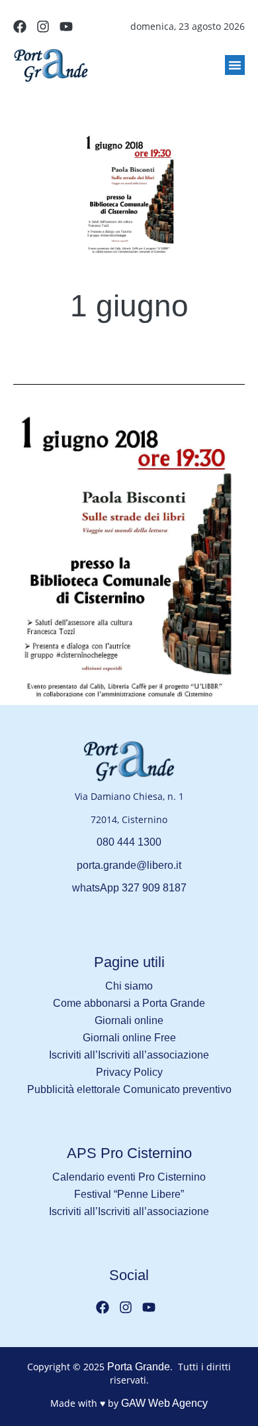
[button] (235, 65)
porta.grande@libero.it (129, 865)
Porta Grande (138, 1366)
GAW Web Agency (164, 1403)
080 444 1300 (129, 842)
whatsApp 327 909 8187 (129, 887)
